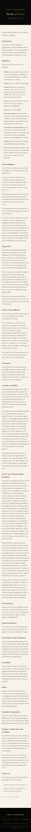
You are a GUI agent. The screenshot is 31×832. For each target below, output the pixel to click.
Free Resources (25, 819)
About (8, 819)
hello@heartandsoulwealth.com (18, 785)
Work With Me (15, 819)
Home (3, 819)
